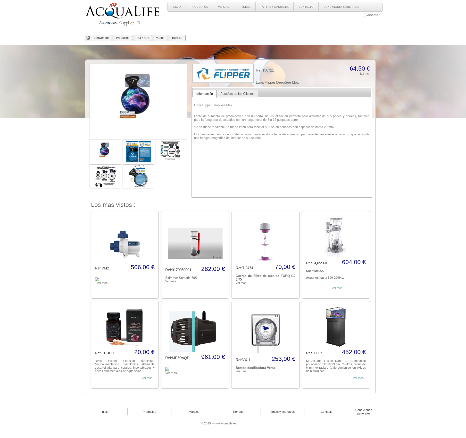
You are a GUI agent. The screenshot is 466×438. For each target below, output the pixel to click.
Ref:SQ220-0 (316, 263)
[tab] (204, 93)
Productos (199, 6)
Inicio (177, 6)
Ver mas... (338, 288)
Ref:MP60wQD (177, 358)
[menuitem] (177, 6)
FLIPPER (143, 38)
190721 (177, 38)
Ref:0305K (314, 353)
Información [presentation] (204, 94)
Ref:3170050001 (178, 270)
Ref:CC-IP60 (105, 353)
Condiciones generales (341, 6)
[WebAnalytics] (248, 423)
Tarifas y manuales (274, 6)
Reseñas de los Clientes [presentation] (237, 94)
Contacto (306, 6)
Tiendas (244, 6)
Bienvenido (101, 38)
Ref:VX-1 (243, 360)
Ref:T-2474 (244, 268)
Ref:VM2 (102, 268)
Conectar (373, 15)
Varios (160, 38)
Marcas (223, 6)
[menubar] (266, 7)
